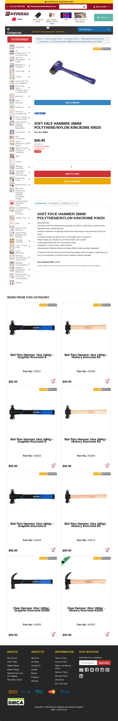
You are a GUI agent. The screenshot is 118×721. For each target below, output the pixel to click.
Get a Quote (72, 102)
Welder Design (13, 669)
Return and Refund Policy (63, 667)
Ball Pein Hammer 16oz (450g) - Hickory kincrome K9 (85, 356)
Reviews (65, 203)
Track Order (12, 661)
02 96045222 (17, 6)
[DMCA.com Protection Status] (15, 701)
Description (40, 203)
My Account (101, 6)
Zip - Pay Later (61, 683)
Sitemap (34, 680)
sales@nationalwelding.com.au (43, 6)
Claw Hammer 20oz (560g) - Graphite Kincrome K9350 (32, 609)
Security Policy (61, 675)
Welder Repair (13, 665)
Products (35, 677)
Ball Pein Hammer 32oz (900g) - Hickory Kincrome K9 (85, 524)
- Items (104, 17)
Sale (66, 20)
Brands (34, 673)
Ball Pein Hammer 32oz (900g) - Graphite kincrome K (32, 524)
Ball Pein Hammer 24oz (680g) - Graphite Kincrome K (32, 440)
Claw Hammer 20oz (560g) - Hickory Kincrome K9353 (86, 609)
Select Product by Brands (38, 21)
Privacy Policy (61, 661)
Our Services (85, 29)
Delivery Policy (61, 672)
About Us (35, 658)
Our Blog (35, 661)
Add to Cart (72, 173)
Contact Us (36, 665)
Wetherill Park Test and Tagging (15, 674)
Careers (34, 669)
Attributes (54, 203)
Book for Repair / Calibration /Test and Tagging (52, 21)
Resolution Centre (14, 679)
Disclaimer (59, 679)
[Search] (84, 6)
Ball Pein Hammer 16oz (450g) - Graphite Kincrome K (32, 356)
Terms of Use (60, 658)
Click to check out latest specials (80, 21)
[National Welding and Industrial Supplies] (17, 13)
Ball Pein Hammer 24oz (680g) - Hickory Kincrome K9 (85, 440)
